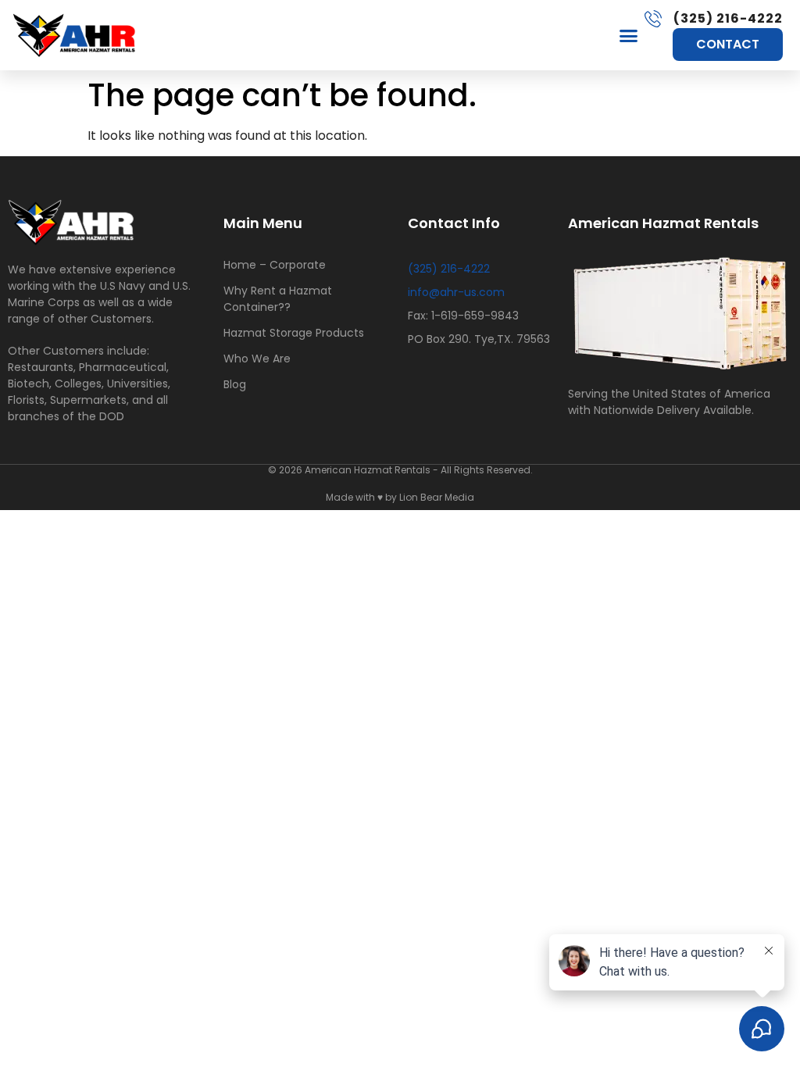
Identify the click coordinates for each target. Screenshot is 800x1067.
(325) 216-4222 (449, 269)
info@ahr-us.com (456, 292)
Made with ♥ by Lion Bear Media (400, 497)
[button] (629, 35)
